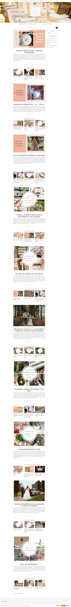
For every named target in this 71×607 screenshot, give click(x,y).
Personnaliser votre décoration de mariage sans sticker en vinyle (29, 475)
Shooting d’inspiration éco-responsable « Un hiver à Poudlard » (29, 78)
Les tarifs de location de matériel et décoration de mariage (39, 181)
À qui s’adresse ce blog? (28, 587)
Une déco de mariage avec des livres (29, 274)
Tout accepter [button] (63, 605)
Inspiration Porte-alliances (18, 239)
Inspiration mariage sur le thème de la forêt (29, 390)
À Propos (49, 23)
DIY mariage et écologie (28, 298)
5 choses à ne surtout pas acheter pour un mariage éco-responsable (17, 181)
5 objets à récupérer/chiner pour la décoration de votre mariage (40, 129)
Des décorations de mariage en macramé (29, 155)
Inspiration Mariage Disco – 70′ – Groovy (29, 104)
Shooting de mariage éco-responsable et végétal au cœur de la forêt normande (29, 330)
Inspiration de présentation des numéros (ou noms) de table (18, 415)
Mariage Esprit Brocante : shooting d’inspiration (29, 51)
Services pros (44, 23)
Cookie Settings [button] (58, 605)
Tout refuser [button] (67, 605)
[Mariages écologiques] (35, 11)
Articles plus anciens (18, 593)
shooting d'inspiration (31, 327)
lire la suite (29, 63)
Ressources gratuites (33, 23)
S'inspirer (31, 102)
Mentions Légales (4, 601)
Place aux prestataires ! (17, 76)
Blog (39, 23)
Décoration (27, 102)
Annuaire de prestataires (23, 23)
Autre (27, 562)
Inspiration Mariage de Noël (29, 449)
